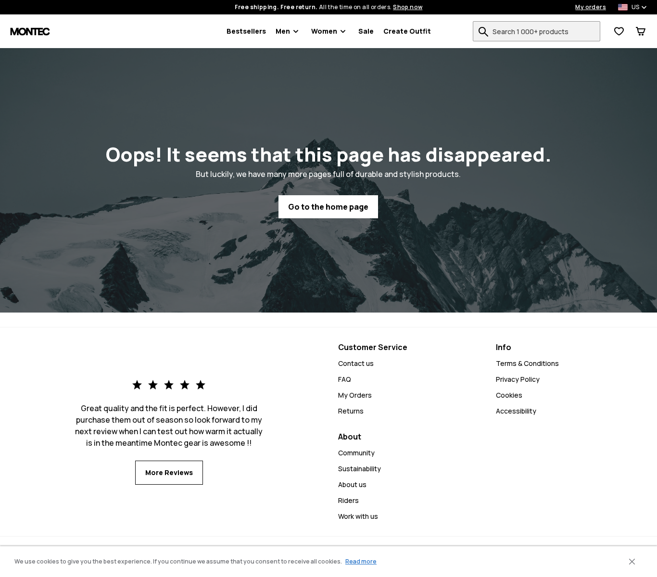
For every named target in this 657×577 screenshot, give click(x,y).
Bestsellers (246, 31)
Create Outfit (407, 31)
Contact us (356, 363)
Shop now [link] (407, 7)
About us (352, 484)
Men (283, 31)
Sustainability (359, 468)
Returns (351, 410)
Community (356, 452)
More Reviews (169, 472)
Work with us (358, 516)
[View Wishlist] (619, 31)
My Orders (355, 395)
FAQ (344, 379)
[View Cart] (640, 31)
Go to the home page (328, 206)
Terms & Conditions (527, 363)
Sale (366, 31)
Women (324, 31)
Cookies (509, 395)
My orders (590, 7)
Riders (348, 500)
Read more (361, 561)
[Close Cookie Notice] (632, 561)
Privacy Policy (518, 379)
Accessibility (516, 410)
